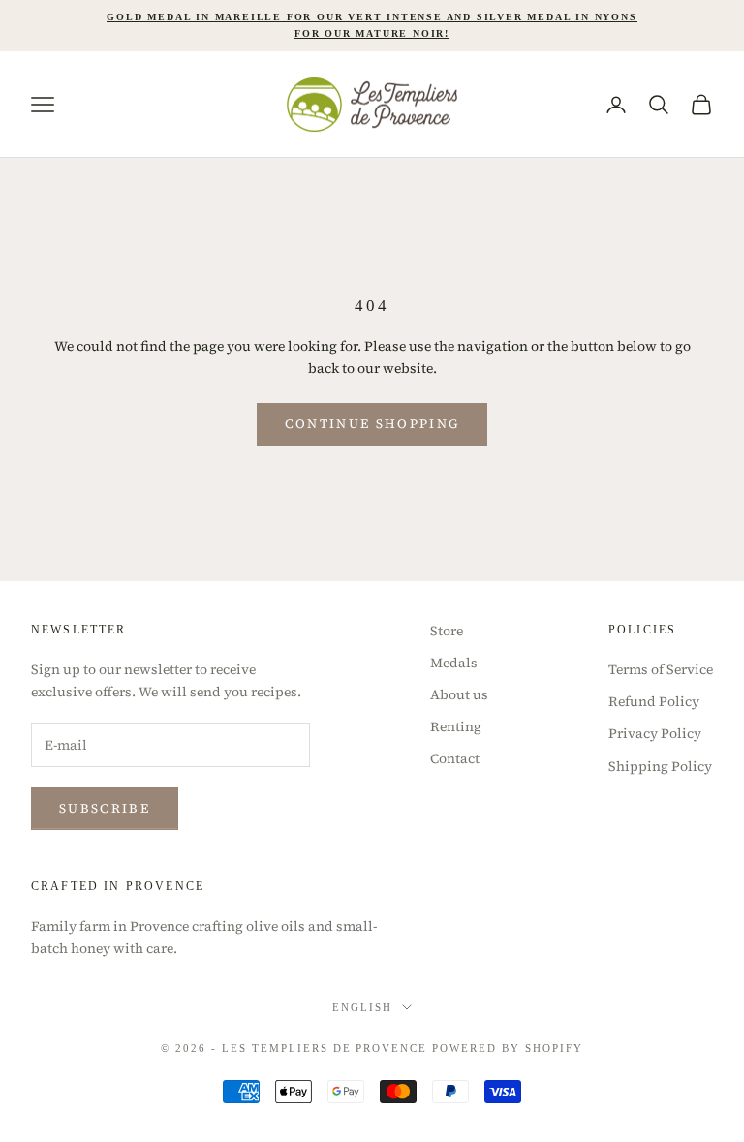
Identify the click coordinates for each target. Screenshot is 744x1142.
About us (459, 694)
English (362, 1007)
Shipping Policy (660, 766)
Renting (455, 726)
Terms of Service (660, 669)
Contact (455, 758)
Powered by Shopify (507, 1048)
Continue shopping (372, 424)
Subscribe (104, 808)
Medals (454, 662)
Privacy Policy (654, 733)
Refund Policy (653, 701)
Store (446, 630)
